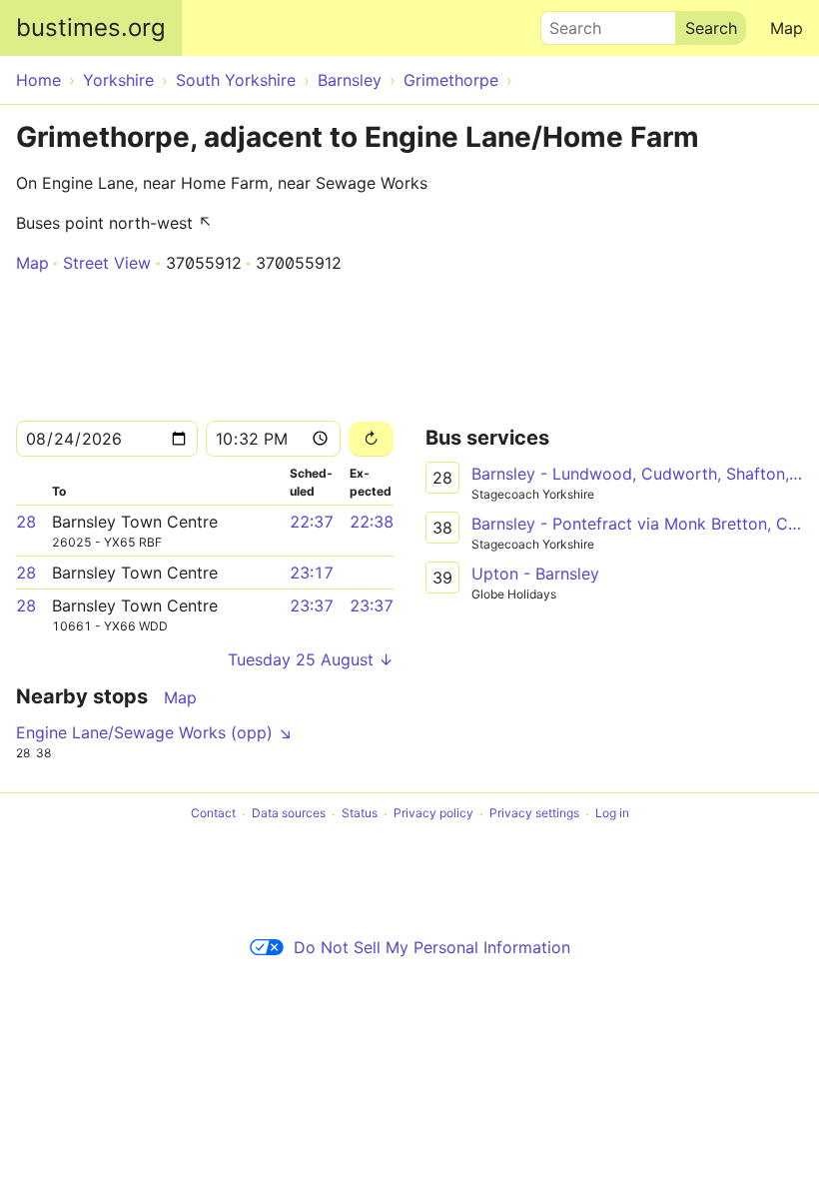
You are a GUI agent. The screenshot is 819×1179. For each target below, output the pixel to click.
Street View (107, 263)
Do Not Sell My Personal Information (432, 947)
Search (566, 23)
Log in (612, 813)
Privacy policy (433, 813)
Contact (213, 813)
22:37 (312, 522)
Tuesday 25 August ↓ (311, 659)
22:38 (372, 522)
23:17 (312, 573)
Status (360, 813)
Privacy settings (534, 813)
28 (26, 522)
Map (786, 28)
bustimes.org (91, 27)
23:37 (312, 605)
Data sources (289, 813)
